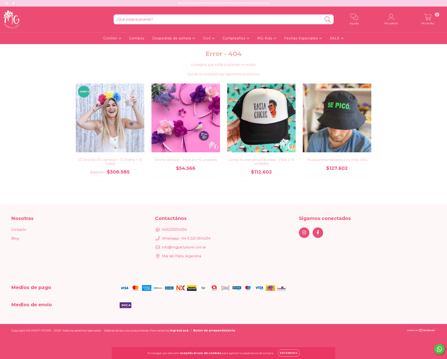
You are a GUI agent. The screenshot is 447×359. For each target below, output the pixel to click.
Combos (136, 38)
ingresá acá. (179, 330)
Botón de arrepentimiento (214, 330)
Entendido (289, 353)
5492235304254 (174, 229)
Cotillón (111, 38)
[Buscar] (327, 19)
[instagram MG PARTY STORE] (6, 3)
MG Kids (265, 38)
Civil (207, 38)
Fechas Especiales (301, 38)
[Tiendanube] (421, 331)
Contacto (18, 229)
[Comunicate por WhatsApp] (439, 349)
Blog (15, 238)
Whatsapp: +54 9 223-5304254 (186, 238)
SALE (335, 38)
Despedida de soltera (172, 38)
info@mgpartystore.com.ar (184, 247)
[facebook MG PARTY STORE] (13, 3)
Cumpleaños (235, 38)
